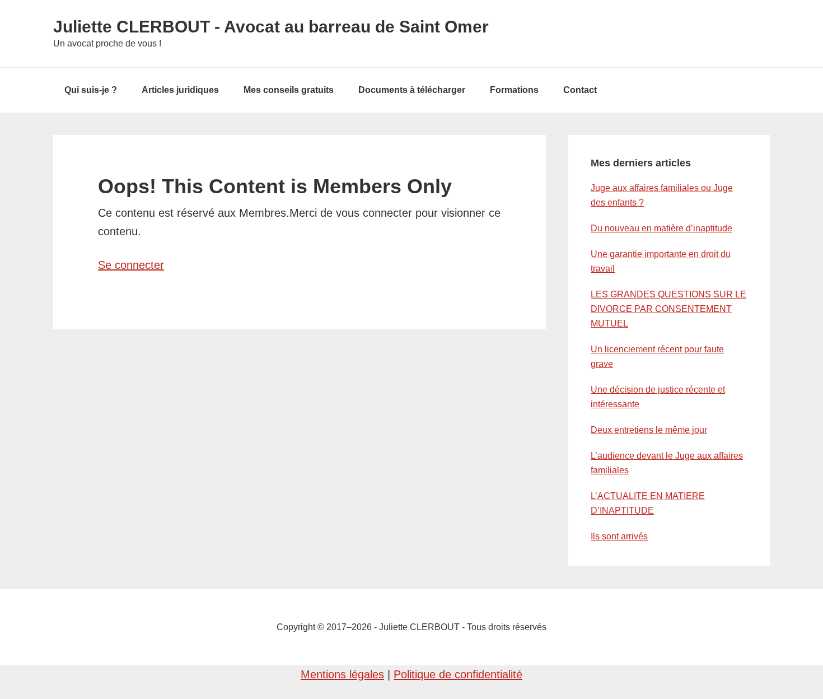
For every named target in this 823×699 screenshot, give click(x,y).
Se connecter (131, 265)
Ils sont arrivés (619, 536)
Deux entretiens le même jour (649, 430)
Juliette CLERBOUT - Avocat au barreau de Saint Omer (271, 26)
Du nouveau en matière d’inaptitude (661, 228)
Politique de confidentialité (458, 674)
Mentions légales (342, 674)
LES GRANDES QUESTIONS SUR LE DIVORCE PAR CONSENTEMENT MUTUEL (668, 309)
